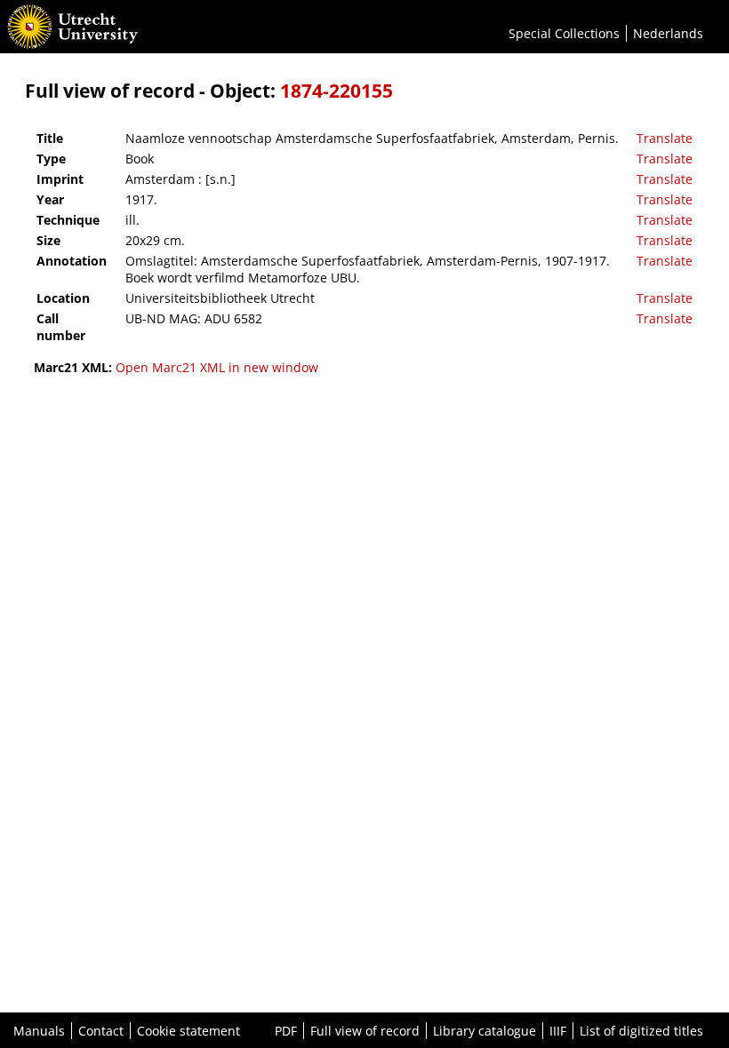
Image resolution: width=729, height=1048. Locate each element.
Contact (101, 1030)
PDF (286, 1030)
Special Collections (564, 33)
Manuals (39, 1030)
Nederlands (668, 33)
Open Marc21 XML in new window (217, 367)
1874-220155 (336, 90)
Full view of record (365, 1030)
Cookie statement (188, 1030)
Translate (665, 138)
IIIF (557, 1030)
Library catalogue (484, 1030)
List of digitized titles (641, 1030)
